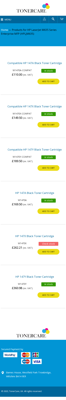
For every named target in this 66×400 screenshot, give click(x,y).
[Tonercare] (33, 8)
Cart (62, 19)
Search (53, 19)
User (44, 19)
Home (4, 30)
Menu (7, 19)
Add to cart (48, 81)
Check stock (48, 243)
